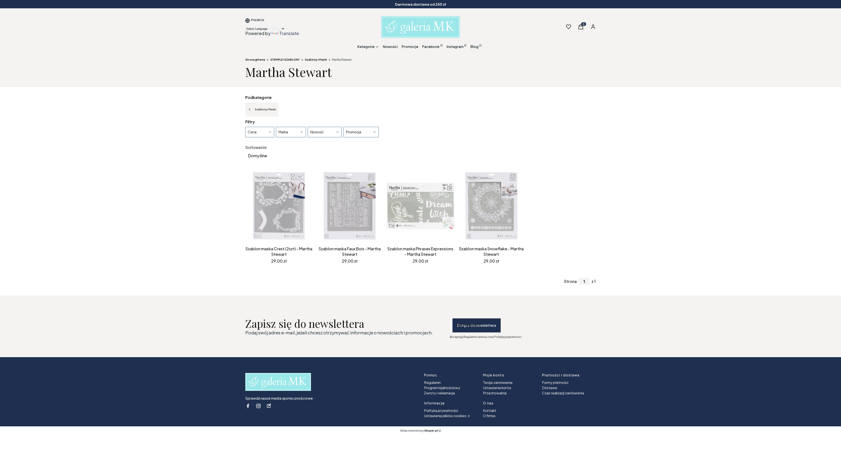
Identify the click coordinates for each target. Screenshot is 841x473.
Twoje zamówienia (497, 382)
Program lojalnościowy (442, 387)
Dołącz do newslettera (476, 325)
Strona (570, 281)
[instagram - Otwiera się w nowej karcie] (258, 406)
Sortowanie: (256, 147)
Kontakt (489, 410)
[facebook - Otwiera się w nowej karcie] (248, 406)
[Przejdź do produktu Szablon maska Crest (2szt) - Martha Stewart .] (279, 206)
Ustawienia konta (497, 387)
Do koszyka (275, 236)
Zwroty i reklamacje (439, 393)
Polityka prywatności (441, 410)
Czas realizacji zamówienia (563, 393)
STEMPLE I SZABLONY (285, 59)
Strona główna (255, 59)
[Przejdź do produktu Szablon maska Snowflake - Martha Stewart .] (491, 206)
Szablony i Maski (316, 59)
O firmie (489, 415)
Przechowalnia (495, 393)
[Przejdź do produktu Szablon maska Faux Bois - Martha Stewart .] (349, 206)
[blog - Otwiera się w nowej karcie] (269, 406)
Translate (289, 33)
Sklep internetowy (419, 430)
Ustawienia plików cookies (445, 415)
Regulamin (432, 382)
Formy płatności (555, 382)
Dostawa (549, 387)
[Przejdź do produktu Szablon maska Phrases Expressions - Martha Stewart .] (420, 206)
